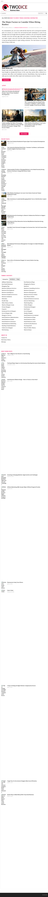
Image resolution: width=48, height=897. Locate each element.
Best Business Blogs (29, 282)
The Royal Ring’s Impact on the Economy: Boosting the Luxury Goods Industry (26, 363)
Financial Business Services (31, 298)
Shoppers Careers (6, 315)
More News (24, 133)
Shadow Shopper (28, 313)
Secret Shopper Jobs (7, 313)
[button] (2, 1)
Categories (5, 279)
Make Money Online (7, 302)
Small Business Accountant (31, 315)
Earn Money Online (29, 296)
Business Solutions (7, 296)
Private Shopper (6, 307)
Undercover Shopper (7, 327)
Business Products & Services (21, 27)
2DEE (46, 894)
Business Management (30, 292)
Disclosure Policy (6, 339)
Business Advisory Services (9, 288)
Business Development (8, 290)
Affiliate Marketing (7, 282)
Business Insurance (29, 290)
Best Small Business (7, 284)
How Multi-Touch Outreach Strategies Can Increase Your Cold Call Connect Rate (27, 227)
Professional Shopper (30, 307)
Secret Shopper (28, 311)
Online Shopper (28, 305)
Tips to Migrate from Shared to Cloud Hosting (18, 353)
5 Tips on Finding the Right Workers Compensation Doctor (21, 685)
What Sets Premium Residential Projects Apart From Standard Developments (10, 93)
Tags (18, 279)
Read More (6, 80)
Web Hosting (5, 329)
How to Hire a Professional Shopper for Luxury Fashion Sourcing (22, 260)
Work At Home (28, 329)
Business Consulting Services (32, 288)
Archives (12, 279)
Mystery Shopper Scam (8, 305)
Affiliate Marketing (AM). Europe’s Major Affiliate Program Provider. (23, 487)
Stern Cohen (10, 590)
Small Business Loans (30, 321)
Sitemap (3, 341)
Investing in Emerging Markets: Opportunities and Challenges (22, 474)
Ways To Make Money (30, 327)
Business (26, 286)
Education (4, 298)
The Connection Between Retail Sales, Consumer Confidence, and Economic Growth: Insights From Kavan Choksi (35, 103)
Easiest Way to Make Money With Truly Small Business (20, 794)
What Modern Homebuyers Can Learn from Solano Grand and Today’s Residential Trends (35, 124)
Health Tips (5, 300)
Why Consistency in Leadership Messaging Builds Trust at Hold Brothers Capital (26, 199)
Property (4, 309)
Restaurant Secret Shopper (9, 311)
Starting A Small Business (9, 325)
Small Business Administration (10, 317)
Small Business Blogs (30, 317)
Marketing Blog (28, 302)
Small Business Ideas (29, 319)
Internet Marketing (29, 300)
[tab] (5, 279)
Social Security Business (30, 323)
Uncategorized (28, 325)
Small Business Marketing (9, 323)
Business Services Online (30, 294)
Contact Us (4, 337)
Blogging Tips (5, 286)
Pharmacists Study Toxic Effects (15, 582)
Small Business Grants (8, 319)
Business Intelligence (8, 292)
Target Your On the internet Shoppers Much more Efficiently (22, 781)
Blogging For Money (29, 284)
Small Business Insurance (9, 321)
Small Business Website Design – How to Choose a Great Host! (22, 379)
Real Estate (27, 309)
